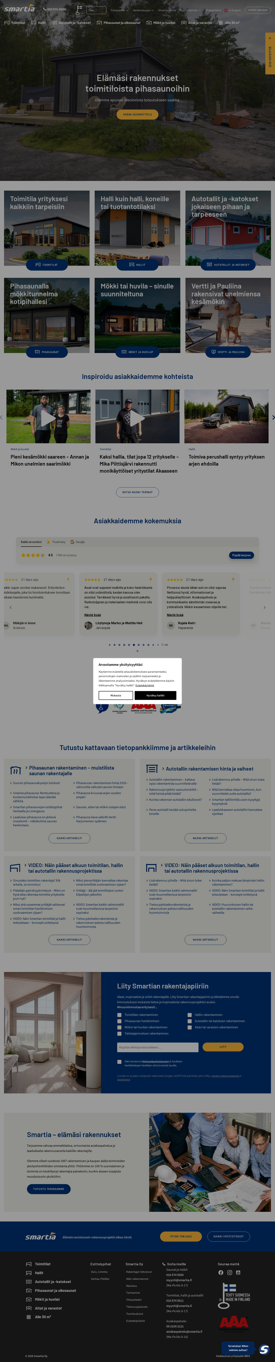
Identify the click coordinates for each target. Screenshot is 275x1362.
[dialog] (137, 681)
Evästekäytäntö (144, 685)
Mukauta (116, 695)
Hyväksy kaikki (155, 695)
